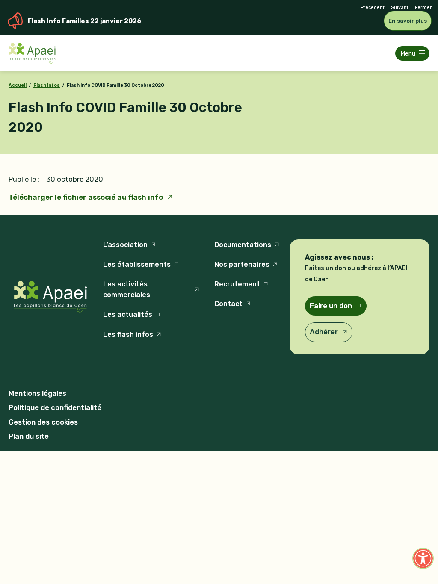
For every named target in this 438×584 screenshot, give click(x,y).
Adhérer (324, 331)
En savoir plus (407, 21)
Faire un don (331, 305)
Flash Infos (46, 85)
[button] (423, 558)
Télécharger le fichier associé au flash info (86, 197)
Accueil (18, 85)
